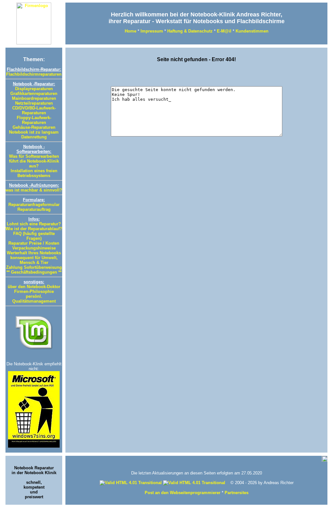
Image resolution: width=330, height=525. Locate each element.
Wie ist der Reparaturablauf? (33, 228)
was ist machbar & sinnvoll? (33, 190)
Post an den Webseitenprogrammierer (182, 492)
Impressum (152, 31)
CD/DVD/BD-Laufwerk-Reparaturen (34, 110)
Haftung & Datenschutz (190, 31)
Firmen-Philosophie (34, 291)
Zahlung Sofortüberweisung (34, 267)
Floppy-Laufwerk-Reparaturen (34, 120)
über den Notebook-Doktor (34, 286)
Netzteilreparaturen (34, 103)
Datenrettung (34, 137)
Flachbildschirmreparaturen (34, 74)
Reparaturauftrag (34, 209)
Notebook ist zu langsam (34, 132)
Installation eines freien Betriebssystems (34, 173)
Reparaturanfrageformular (34, 204)
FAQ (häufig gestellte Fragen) (34, 236)
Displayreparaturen (34, 88)
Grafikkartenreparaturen (33, 93)
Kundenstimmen (252, 31)
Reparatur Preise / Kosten (33, 243)
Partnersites (236, 492)
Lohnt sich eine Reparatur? (34, 223)
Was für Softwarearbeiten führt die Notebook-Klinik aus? (34, 161)
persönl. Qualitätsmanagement (34, 299)
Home (130, 31)
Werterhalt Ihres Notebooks (34, 252)
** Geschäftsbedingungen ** (34, 272)
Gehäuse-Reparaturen (34, 127)
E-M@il (224, 31)
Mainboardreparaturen (34, 98)
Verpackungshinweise (34, 248)
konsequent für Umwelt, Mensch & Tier (34, 260)
